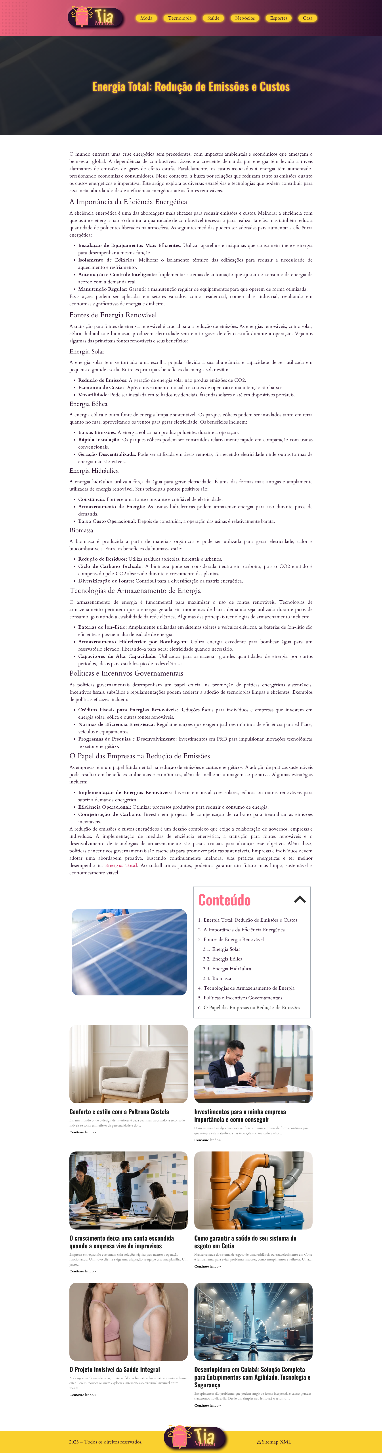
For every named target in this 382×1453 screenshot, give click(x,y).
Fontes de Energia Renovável (234, 939)
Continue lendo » (82, 1132)
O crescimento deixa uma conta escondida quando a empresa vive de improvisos (121, 1241)
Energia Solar (226, 949)
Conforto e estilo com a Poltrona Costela (119, 1111)
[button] (300, 899)
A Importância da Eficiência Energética (244, 929)
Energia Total (121, 865)
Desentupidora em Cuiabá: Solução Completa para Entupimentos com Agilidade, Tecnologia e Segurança (252, 1377)
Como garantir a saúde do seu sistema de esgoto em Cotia (245, 1241)
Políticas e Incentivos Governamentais (243, 998)
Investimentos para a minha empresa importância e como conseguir (240, 1115)
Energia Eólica (227, 959)
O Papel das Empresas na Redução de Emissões (252, 1007)
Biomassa (221, 978)
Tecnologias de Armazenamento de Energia (249, 988)
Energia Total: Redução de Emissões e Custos (250, 920)
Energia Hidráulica (231, 968)
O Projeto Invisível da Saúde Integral (114, 1369)
